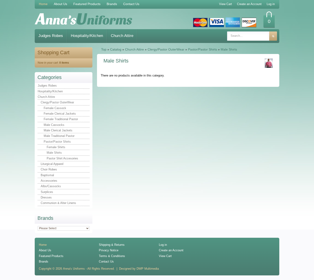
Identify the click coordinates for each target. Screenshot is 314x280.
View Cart (165, 256)
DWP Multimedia (148, 268)
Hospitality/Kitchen (87, 36)
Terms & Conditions (112, 256)
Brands (112, 4)
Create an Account (171, 250)
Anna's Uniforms (74, 268)
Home (43, 4)
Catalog (115, 49)
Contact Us (131, 4)
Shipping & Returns (112, 244)
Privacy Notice (108, 250)
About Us (60, 4)
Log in (163, 244)
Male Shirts (229, 49)
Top (103, 49)
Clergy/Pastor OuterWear (166, 49)
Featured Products (86, 4)
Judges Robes (50, 36)
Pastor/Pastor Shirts (202, 49)
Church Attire (122, 36)
